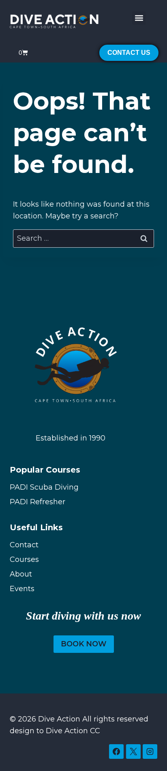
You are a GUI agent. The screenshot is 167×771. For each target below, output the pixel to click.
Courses (24, 559)
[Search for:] (83, 238)
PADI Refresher (37, 501)
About (21, 574)
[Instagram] (150, 751)
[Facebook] (116, 751)
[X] (133, 751)
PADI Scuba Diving (44, 487)
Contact (24, 544)
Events (22, 588)
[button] (139, 18)
